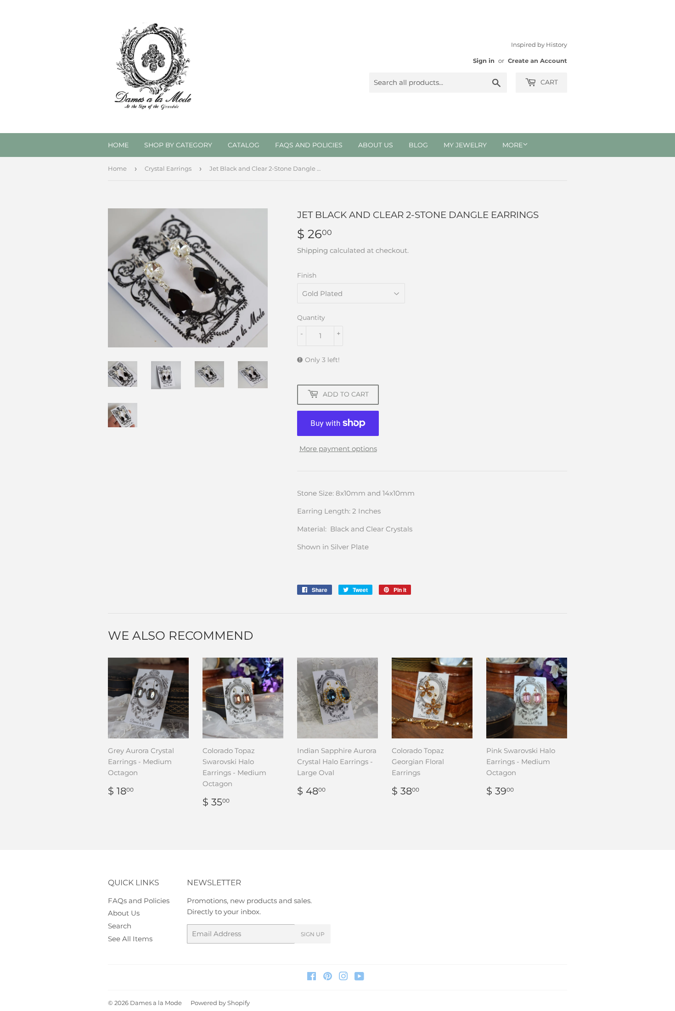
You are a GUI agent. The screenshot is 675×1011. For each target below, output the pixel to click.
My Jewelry (465, 145)
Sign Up (313, 934)
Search (119, 926)
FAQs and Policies (309, 145)
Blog (418, 145)
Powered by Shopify (220, 1002)
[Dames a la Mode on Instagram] (343, 977)
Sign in (484, 60)
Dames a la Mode (156, 1002)
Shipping (312, 250)
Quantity (311, 317)
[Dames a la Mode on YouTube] (359, 977)
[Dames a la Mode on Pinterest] (327, 977)
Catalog (243, 145)
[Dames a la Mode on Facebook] (311, 977)
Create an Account (537, 60)
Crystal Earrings (168, 168)
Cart (548, 82)
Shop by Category (178, 145)
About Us (375, 145)
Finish (306, 275)
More (512, 145)
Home (118, 145)
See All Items (130, 938)
